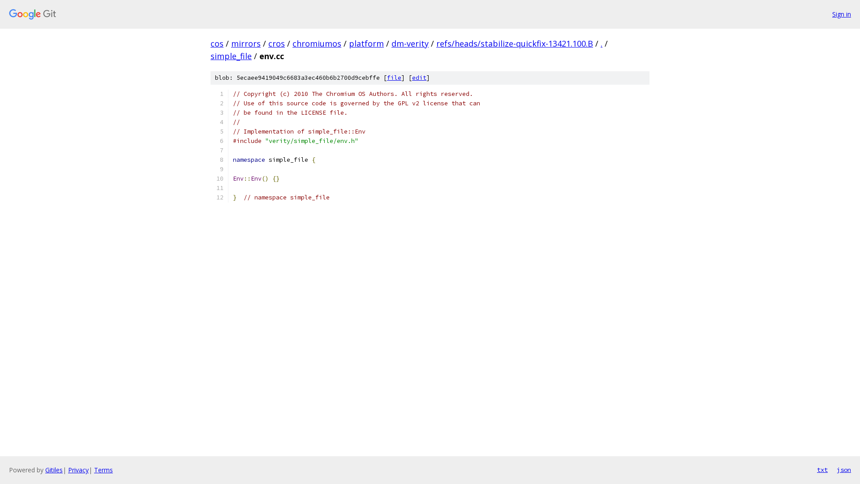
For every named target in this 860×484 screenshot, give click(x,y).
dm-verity (410, 43)
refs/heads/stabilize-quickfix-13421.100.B (514, 43)
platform (366, 43)
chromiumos (316, 43)
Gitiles (54, 470)
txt (822, 470)
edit (419, 78)
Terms (103, 470)
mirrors (246, 43)
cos (217, 43)
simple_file (231, 56)
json (844, 470)
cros (276, 43)
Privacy (78, 470)
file (394, 78)
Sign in (841, 14)
